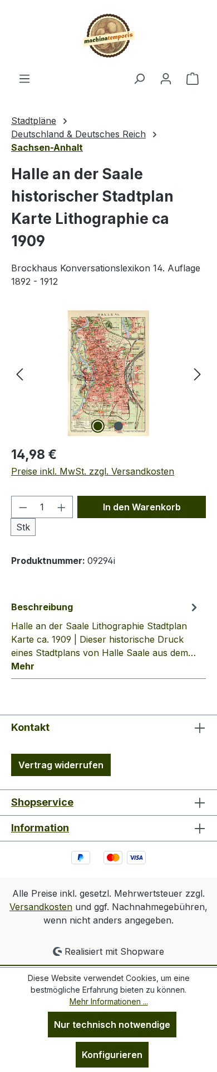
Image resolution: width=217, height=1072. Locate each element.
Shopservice (42, 802)
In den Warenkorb (142, 507)
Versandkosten (40, 906)
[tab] (105, 636)
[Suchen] (139, 78)
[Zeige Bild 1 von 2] (97, 426)
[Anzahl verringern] (22, 507)
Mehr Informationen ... (109, 1001)
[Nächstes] (197, 373)
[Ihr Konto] (165, 78)
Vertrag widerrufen (60, 764)
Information (40, 828)
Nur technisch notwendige (112, 1024)
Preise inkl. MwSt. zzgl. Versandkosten (92, 471)
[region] (108, 373)
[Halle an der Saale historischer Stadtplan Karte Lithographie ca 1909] (108, 373)
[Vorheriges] (19, 373)
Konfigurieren (112, 1054)
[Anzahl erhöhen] (61, 507)
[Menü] (24, 78)
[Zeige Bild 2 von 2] (118, 426)
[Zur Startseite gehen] (108, 35)
